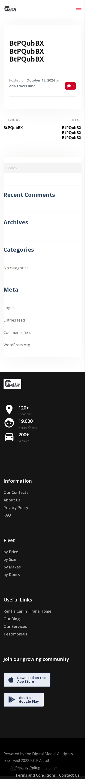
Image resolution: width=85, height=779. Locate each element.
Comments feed (17, 332)
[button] (34, 768)
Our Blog (12, 618)
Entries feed (14, 320)
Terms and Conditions (35, 775)
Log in (9, 307)
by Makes (12, 567)
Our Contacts (16, 492)
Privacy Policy (16, 507)
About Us (12, 500)
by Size (10, 559)
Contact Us (69, 775)
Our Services (15, 626)
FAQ (7, 515)
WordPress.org (17, 344)
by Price (11, 551)
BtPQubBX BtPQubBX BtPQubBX (26, 50)
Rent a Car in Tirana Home (27, 611)
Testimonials (15, 634)
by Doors (12, 574)
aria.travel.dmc (22, 86)
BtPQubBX (13, 127)
